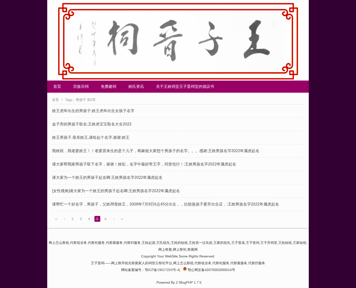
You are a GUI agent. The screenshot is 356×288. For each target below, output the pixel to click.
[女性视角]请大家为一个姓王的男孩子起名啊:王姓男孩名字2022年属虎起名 (116, 191)
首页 (57, 86)
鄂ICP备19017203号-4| (162, 270)
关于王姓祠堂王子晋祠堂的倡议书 (185, 86)
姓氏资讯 (136, 86)
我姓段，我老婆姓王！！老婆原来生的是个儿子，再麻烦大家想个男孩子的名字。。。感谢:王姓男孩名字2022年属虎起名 (155, 151)
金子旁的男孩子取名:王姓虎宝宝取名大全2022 (92, 124)
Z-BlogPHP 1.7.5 (188, 282)
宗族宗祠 (81, 86)
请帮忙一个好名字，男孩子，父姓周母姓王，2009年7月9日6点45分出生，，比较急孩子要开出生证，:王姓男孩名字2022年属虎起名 (165, 204)
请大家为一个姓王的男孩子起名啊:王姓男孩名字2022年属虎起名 (107, 177)
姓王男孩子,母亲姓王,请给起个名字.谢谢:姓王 (91, 137)
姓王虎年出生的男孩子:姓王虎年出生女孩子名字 (93, 111)
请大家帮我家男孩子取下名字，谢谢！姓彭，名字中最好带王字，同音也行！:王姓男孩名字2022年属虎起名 (144, 164)
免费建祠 (108, 86)
